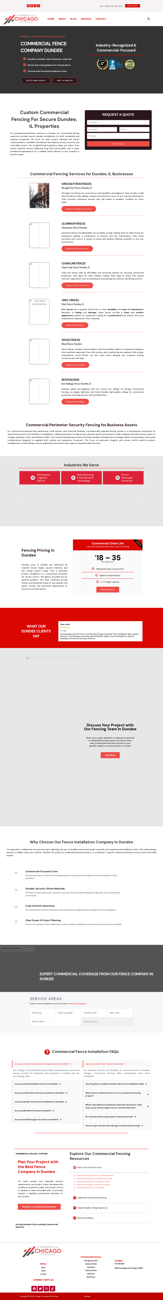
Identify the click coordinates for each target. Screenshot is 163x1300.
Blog (74, 18)
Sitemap (87, 1296)
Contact (101, 18)
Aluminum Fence (91, 1264)
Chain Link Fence (91, 1270)
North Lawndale (65, 1012)
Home (51, 18)
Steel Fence (91, 1274)
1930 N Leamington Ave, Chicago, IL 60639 (129, 1268)
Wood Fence (91, 1277)
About (62, 18)
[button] (148, 19)
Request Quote (108, 589)
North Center (38, 1021)
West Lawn (115, 1012)
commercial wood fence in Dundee (90, 1187)
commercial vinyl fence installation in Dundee (94, 1178)
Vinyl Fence (91, 1267)
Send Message (118, 144)
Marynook (36, 1012)
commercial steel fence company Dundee (93, 1181)
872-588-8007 (120, 1264)
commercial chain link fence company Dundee (94, 1175)
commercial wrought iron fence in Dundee (93, 1184)
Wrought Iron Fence (91, 1261)
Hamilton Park (90, 1012)
